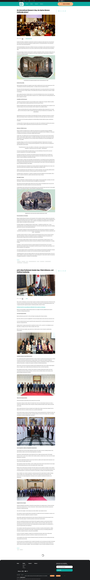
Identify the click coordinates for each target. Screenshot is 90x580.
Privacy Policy (18, 574)
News (27, 4)
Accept (52, 575)
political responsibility (48, 261)
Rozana (38, 261)
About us (20, 0)
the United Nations (25, 262)
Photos (23, 565)
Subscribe (23, 0)
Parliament (21, 549)
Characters (24, 567)
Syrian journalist (42, 261)
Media (31, 4)
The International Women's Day (32, 261)
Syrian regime (19, 261)
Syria (27, 261)
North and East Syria (20, 262)
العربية (29, 0)
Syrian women (23, 261)
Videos (23, 566)
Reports (36, 4)
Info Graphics (24, 564)
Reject (58, 575)
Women (41, 4)
